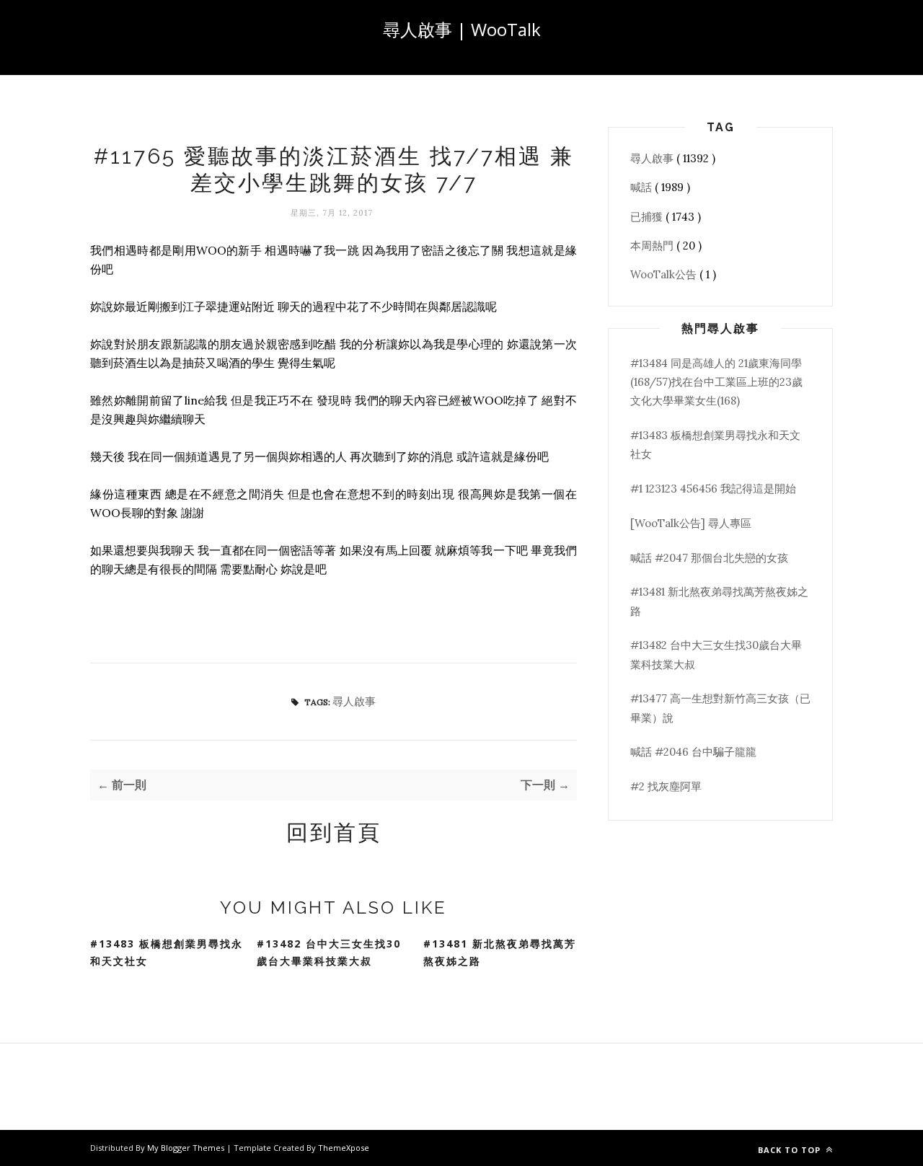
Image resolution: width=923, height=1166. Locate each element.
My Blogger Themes (186, 1147)
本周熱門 (653, 245)
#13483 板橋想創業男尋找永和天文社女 (166, 952)
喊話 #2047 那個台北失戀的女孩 (709, 558)
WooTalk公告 (664, 274)
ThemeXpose (343, 1147)
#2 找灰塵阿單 (666, 786)
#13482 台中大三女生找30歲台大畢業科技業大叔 (329, 952)
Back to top (790, 1149)
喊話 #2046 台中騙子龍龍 (693, 752)
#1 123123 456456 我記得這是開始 (713, 488)
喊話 (642, 187)
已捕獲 (648, 217)
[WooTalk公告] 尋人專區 (690, 523)
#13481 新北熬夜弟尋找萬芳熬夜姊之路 (499, 952)
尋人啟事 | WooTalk (462, 29)
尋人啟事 (354, 701)
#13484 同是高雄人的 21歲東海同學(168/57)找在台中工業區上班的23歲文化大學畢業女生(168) (716, 382)
